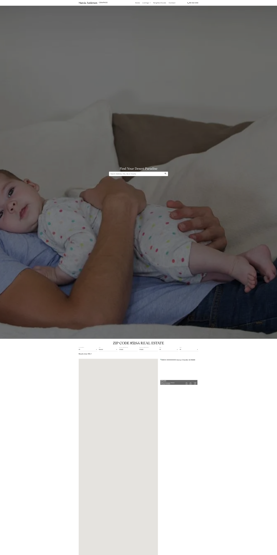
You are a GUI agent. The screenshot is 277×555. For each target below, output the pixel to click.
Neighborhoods (159, 3)
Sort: (100, 347)
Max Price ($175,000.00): (144, 347)
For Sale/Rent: (81, 347)
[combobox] (88, 349)
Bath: (181, 347)
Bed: (160, 347)
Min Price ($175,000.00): (123, 347)
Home (137, 3)
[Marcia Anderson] (88, 4)
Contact (172, 3)
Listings (147, 3)
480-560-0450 (192, 3)
